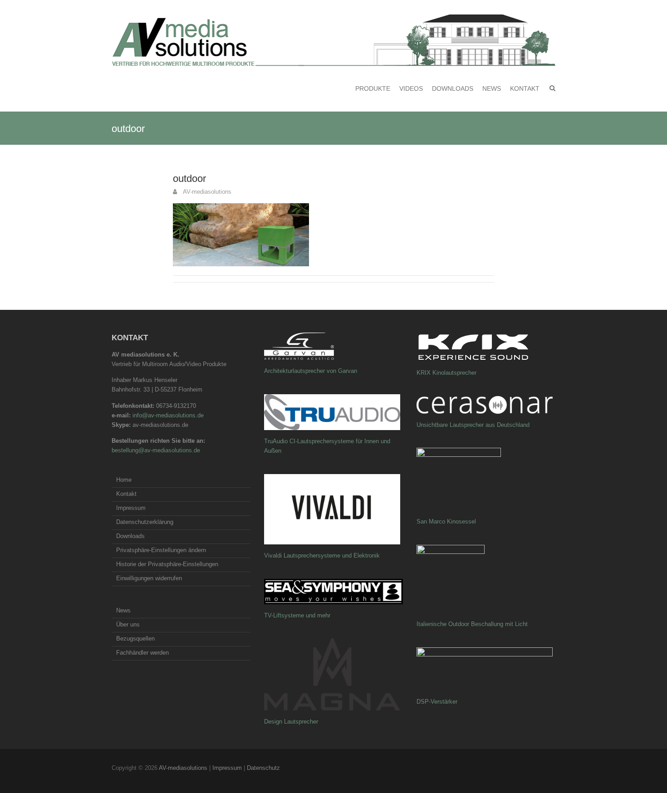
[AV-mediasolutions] (333, 40)
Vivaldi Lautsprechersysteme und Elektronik (322, 555)
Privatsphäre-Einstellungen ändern (161, 550)
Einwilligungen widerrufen (149, 578)
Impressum (131, 507)
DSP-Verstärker (437, 701)
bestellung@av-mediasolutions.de (156, 450)
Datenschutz (263, 767)
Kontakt (524, 88)
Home (124, 479)
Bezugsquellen (135, 638)
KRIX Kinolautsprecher (446, 372)
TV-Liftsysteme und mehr (297, 615)
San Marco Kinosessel (446, 521)
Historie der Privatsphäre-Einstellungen (167, 564)
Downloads (452, 88)
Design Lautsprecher (291, 721)
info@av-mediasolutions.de (168, 415)
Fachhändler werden (142, 652)
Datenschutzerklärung (144, 522)
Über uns (128, 624)
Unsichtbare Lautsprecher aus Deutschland (473, 424)
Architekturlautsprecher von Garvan (310, 370)
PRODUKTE (372, 88)
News (491, 88)
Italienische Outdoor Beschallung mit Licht (472, 624)
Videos (411, 88)
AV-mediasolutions (206, 191)
